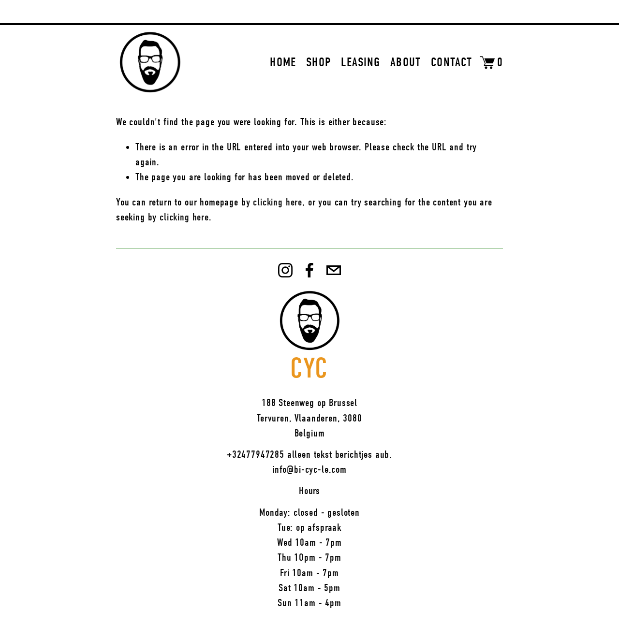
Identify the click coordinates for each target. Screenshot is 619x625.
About (405, 62)
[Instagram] (285, 270)
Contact (451, 62)
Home (283, 62)
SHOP (318, 62)
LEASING (361, 62)
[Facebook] (309, 270)
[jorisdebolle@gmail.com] (333, 270)
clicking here (277, 202)
